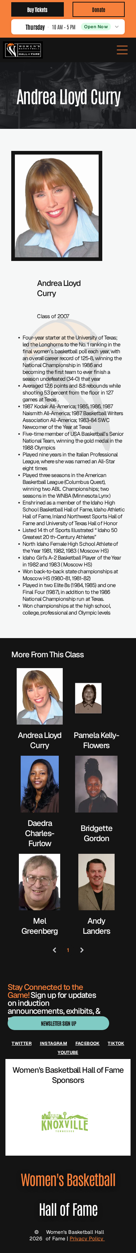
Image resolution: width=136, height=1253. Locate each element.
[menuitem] (21, 1043)
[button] (68, 26)
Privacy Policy (87, 1238)
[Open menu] (122, 50)
